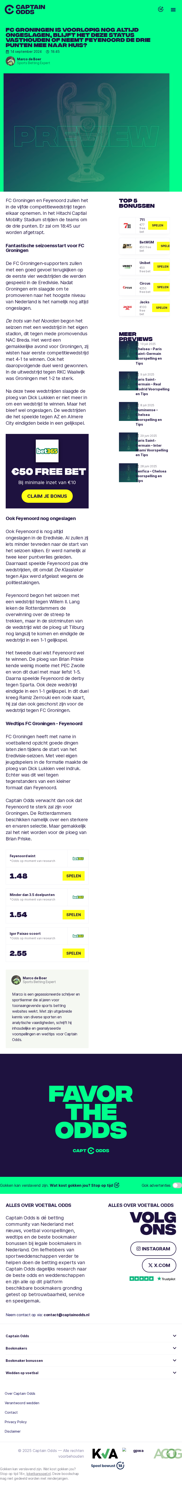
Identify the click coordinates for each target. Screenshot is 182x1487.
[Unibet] (127, 266)
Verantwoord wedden (22, 1403)
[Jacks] (127, 308)
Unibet (145, 263)
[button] (173, 9)
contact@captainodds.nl (66, 1314)
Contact (11, 1412)
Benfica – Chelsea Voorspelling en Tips (151, 476)
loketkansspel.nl (39, 1474)
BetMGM (147, 242)
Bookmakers (16, 1348)
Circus (145, 283)
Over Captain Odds (20, 1393)
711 (142, 220)
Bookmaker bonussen (24, 1361)
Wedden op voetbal (22, 1373)
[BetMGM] (127, 246)
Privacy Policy (16, 1422)
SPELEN (157, 225)
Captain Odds (17, 1336)
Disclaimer (13, 1431)
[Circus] (127, 287)
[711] (127, 225)
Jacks (145, 302)
